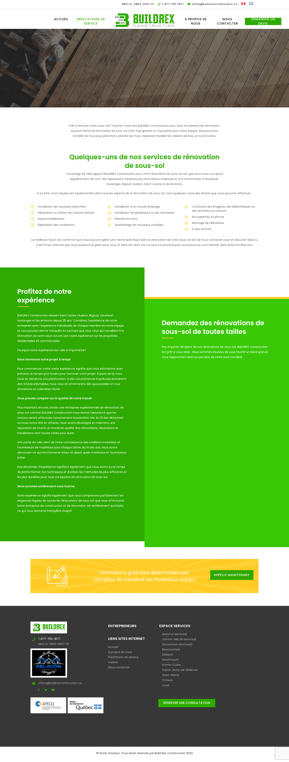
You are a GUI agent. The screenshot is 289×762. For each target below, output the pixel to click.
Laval (165, 685)
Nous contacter (119, 667)
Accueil (113, 647)
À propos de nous (120, 652)
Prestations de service (123, 657)
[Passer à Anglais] (243, 4)
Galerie (113, 662)
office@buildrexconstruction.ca (51, 683)
